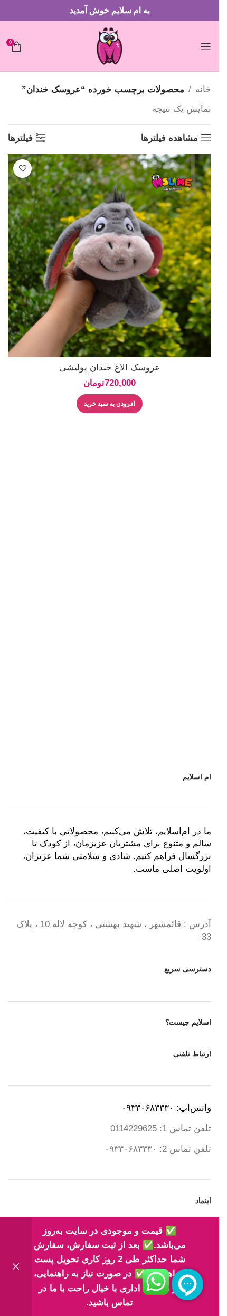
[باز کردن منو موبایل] (205, 46)
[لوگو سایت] (109, 46)
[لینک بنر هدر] (109, 10)
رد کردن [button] (16, 1266)
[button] (110, 403)
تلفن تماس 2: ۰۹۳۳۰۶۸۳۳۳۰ (158, 1149)
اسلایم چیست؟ (188, 1022)
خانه (203, 89)
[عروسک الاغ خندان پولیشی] (109, 255)
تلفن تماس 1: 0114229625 (160, 1128)
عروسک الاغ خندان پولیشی (109, 368)
